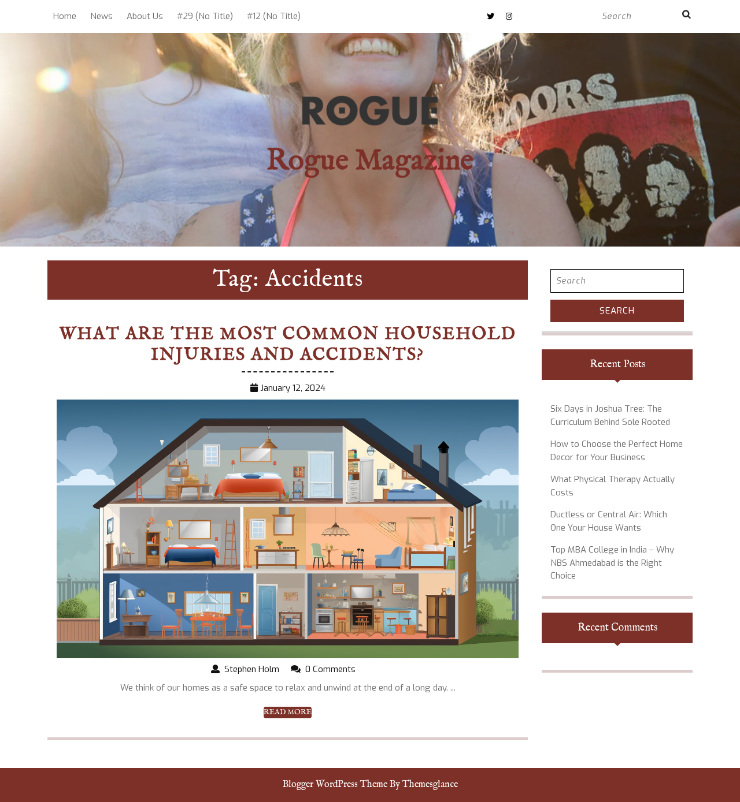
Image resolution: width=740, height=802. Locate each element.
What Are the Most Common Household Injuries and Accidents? (288, 344)
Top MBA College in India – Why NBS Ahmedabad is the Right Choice (612, 562)
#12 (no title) (274, 16)
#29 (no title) (205, 16)
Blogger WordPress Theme (335, 784)
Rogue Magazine (370, 161)
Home (64, 16)
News (101, 16)
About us (145, 16)
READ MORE (288, 712)
